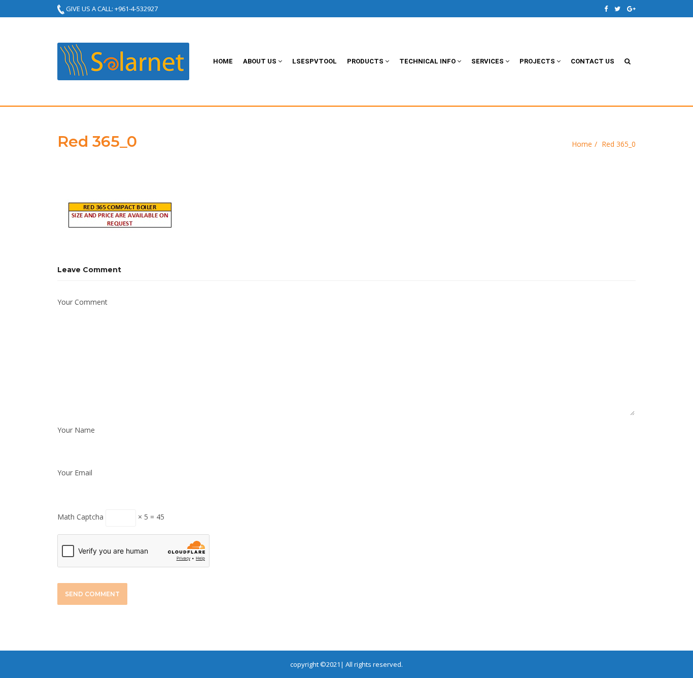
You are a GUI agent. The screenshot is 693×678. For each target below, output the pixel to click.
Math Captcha (80, 517)
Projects (538, 61)
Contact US (592, 61)
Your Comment (82, 302)
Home (223, 61)
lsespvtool (314, 61)
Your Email (74, 472)
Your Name (76, 430)
